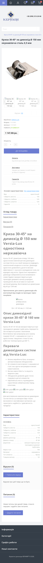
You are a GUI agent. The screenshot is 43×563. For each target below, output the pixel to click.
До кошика (21, 151)
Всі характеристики (31, 191)
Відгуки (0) (7, 222)
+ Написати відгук (13, 475)
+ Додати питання (13, 513)
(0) (22, 113)
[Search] (38, 29)
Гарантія (15, 179)
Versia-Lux (15, 120)
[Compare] (38, 113)
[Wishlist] (33, 113)
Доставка (16, 168)
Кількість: (7, 141)
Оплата (15, 158)
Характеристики (10, 217)
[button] (18, 3)
